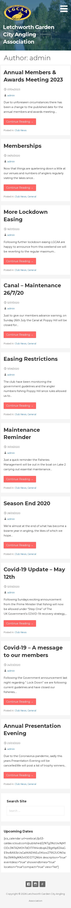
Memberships (23, 146)
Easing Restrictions (31, 359)
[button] (65, 6)
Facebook (28, 884)
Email (42, 884)
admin (11, 95)
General (31, 196)
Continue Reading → (19, 121)
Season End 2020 (27, 503)
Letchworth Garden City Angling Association (28, 34)
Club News (20, 130)
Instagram (35, 884)
